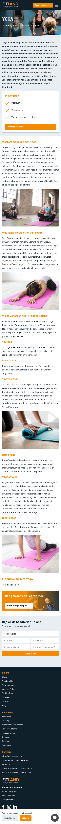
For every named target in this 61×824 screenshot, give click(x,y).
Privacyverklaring (9, 728)
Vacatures (6, 716)
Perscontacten (8, 733)
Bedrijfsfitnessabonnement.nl (15, 760)
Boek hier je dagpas (17, 605)
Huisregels (6, 720)
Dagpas (5, 697)
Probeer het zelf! (15, 126)
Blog (4, 705)
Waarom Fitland (9, 689)
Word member (41, 5)
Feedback (6, 745)
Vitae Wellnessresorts (12, 756)
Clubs (4, 677)
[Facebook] (3, 807)
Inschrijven (30, 653)
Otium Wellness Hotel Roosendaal (17, 768)
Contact (6, 701)
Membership (7, 681)
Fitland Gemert (12, 584)
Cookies (5, 737)
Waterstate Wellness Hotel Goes (16, 772)
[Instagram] (9, 807)
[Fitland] (10, 5)
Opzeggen (6, 741)
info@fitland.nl (8, 799)
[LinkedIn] (15, 807)
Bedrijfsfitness (8, 693)
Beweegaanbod (9, 685)
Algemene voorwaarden (12, 724)
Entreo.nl (6, 764)
